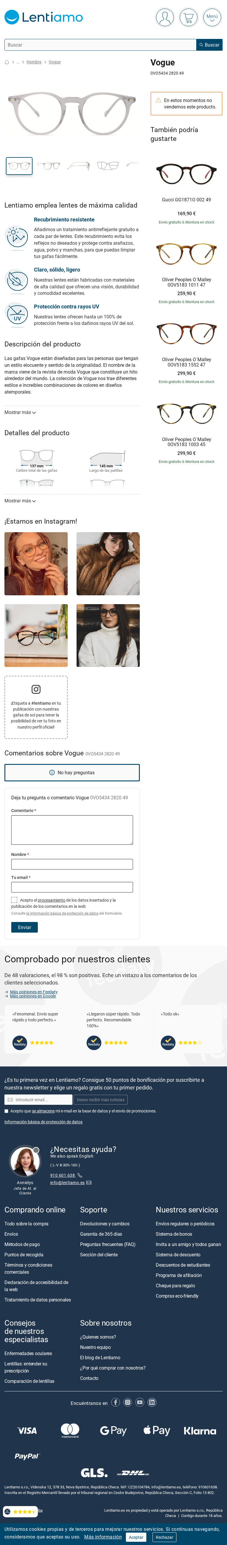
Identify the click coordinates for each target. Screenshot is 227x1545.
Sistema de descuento (178, 1254)
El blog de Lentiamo (100, 1357)
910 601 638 (63, 1175)
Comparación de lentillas (29, 1381)
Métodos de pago (22, 1244)
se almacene (43, 1110)
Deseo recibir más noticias (100, 1099)
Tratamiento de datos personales (37, 1299)
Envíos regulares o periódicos (186, 1223)
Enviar (24, 927)
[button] (19, 166)
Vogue (55, 62)
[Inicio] (6, 62)
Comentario (23, 810)
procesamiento (51, 900)
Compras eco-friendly (177, 1295)
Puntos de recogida (23, 1254)
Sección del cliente (98, 1254)
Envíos (11, 1233)
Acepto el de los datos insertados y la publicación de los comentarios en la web (67, 906)
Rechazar (164, 1537)
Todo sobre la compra (26, 1223)
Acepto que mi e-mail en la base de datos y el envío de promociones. (83, 1110)
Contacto (89, 1378)
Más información (103, 1537)
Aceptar (136, 1537)
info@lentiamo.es (67, 1182)
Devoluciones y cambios (104, 1223)
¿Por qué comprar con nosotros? (113, 1368)
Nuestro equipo (95, 1347)
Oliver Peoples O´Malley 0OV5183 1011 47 (186, 282)
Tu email (20, 877)
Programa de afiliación (179, 1275)
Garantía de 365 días (101, 1233)
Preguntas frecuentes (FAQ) (108, 1244)
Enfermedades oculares (28, 1353)
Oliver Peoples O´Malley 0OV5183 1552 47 (186, 362)
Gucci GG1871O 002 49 (186, 200)
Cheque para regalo (175, 1285)
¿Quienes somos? (98, 1337)
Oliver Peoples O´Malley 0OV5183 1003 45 (186, 442)
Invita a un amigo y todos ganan (188, 1244)
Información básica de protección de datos (43, 1121)
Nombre (20, 854)
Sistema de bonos (174, 1233)
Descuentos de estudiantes (183, 1264)
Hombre (34, 62)
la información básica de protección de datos (62, 913)
